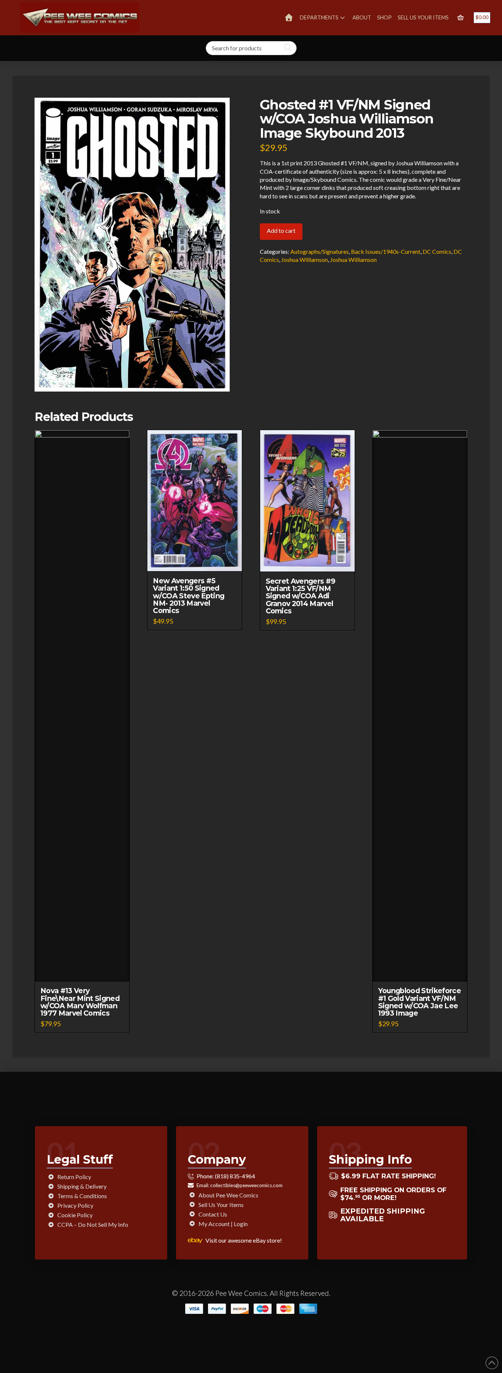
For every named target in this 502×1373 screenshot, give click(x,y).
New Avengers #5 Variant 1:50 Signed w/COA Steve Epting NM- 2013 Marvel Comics (188, 595)
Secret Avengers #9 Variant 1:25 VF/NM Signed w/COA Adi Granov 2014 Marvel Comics (301, 596)
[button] (460, 17)
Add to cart (281, 230)
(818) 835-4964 (235, 1175)
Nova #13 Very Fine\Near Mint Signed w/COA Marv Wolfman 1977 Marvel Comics (79, 1001)
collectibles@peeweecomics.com (246, 1185)
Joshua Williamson (304, 259)
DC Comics (437, 251)
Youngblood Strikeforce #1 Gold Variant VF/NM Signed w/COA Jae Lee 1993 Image (419, 1001)
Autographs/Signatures (319, 251)
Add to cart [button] (85, 969)
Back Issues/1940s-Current (385, 251)
